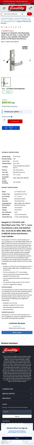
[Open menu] (4, 8)
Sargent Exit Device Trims (14, 20)
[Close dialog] (32, 424)
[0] (30, 8)
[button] (22, 13)
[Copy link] (20, 27)
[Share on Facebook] (11, 27)
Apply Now (14, 106)
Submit (17, 438)
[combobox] (14, 13)
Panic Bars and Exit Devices (20, 18)
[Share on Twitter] (16, 27)
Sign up (17, 416)
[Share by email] (2, 27)
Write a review (17, 332)
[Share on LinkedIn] (6, 27)
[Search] (29, 13)
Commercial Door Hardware (7, 18)
